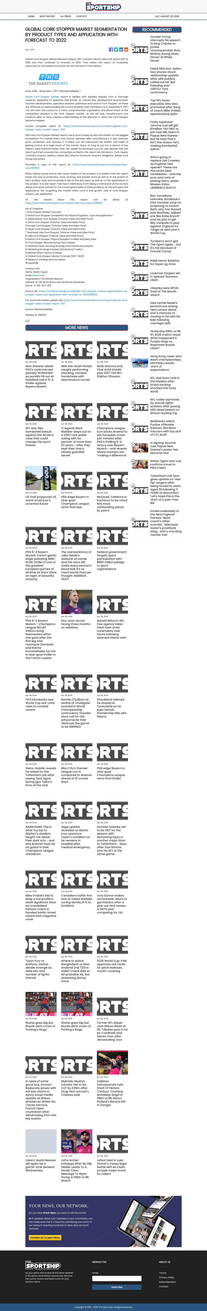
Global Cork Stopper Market (42, 96)
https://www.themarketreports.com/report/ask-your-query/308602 (64, 203)
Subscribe (116, 1287)
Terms (162, 1273)
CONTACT (81, 16)
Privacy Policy (166, 1277)
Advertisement (167, 1282)
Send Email (38, 275)
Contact (163, 1286)
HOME (31, 16)
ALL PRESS (65, 16)
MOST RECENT (47, 16)
